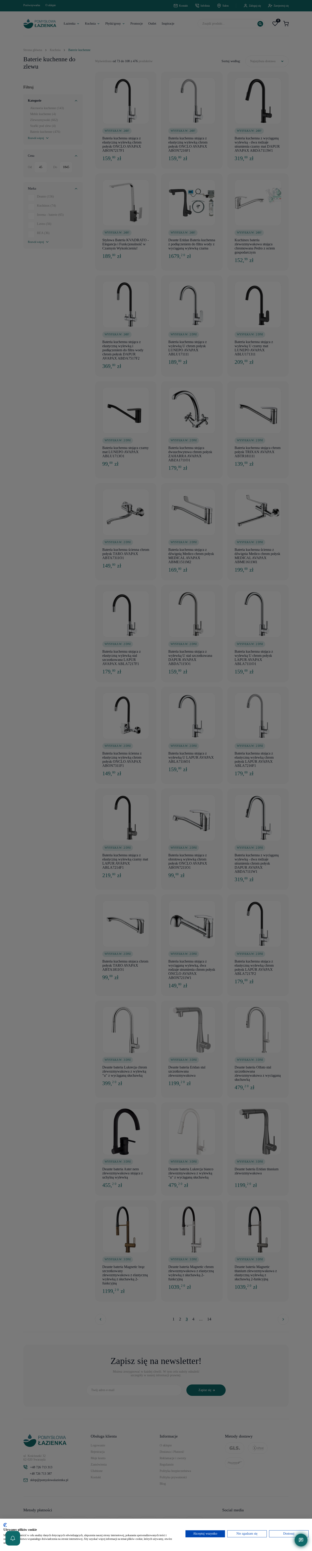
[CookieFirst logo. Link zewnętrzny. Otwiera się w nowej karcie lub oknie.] (5, 1525)
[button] (12, 1538)
